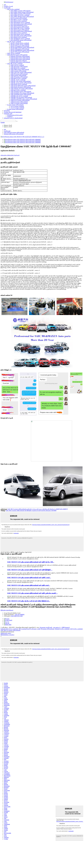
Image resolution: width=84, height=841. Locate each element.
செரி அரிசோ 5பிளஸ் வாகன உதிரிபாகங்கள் (22, 12)
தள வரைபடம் (56, 627)
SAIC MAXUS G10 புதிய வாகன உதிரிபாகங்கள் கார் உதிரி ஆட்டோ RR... (30, 562)
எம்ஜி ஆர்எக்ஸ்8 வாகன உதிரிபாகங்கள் (20, 94)
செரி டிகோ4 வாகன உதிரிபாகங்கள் (19, 27)
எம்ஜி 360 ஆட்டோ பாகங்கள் (17, 68)
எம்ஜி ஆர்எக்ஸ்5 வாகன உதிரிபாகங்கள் (20, 91)
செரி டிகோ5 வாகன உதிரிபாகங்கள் (19, 29)
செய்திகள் (7, 110)
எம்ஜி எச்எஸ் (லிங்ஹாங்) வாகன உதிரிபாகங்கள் (23, 85)
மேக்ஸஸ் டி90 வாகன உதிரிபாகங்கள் (20, 56)
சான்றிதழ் (10, 116)
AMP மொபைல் (66, 627)
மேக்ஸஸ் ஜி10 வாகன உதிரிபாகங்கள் (20, 57)
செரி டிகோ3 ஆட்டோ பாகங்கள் (18, 21)
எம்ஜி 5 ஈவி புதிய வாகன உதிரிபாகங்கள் (21, 72)
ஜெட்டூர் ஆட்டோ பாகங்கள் (14, 41)
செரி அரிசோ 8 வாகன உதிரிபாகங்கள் (20, 13)
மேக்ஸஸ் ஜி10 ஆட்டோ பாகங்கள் (9, 629)
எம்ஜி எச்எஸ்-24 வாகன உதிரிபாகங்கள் (20, 87)
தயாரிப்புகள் (7, 7)
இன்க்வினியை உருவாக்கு (7, 634)
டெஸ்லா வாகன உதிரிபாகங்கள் (15, 104)
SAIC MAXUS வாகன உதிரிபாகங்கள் (17, 54)
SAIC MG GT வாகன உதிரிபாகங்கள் (10, 630)
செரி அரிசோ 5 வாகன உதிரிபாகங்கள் (20, 10)
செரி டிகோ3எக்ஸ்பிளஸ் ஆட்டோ (18, 25)
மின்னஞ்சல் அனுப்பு (6, 633)
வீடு (5, 4)
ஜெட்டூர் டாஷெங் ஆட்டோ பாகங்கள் (19, 43)
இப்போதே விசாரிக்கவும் (7, 610)
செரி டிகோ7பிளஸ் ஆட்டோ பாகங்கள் (20, 34)
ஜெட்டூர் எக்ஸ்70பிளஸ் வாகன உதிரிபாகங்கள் (22, 47)
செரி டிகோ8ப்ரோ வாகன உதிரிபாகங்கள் (21, 40)
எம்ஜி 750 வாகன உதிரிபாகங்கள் (19, 77)
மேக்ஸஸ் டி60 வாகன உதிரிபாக (18, 60)
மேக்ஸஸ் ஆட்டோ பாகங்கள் (62, 629)
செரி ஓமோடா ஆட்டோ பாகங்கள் (19, 19)
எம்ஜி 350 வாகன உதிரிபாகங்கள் (19, 66)
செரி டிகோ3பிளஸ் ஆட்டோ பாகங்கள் (20, 22)
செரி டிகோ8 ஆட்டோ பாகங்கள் (18, 37)
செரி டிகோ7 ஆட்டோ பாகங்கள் (18, 32)
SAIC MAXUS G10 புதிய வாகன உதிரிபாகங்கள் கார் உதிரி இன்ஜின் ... (29, 570)
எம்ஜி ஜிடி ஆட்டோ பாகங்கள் (17, 79)
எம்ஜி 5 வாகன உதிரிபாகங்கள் (18, 71)
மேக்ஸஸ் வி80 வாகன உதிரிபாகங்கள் (20, 62)
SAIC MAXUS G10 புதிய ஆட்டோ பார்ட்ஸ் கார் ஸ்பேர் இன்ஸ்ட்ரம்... (28, 601)
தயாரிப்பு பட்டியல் (8, 6)
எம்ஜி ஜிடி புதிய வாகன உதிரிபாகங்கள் (20, 81)
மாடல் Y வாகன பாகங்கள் (17, 107)
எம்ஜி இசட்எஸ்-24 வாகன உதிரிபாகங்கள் (21, 97)
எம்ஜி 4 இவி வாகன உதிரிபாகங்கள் (19, 69)
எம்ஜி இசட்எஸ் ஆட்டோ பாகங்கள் (19, 96)
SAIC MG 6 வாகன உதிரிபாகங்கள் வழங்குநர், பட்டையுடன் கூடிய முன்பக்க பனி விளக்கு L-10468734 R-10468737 (37, 509)
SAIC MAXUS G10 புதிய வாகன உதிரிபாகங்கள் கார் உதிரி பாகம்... (28, 585)
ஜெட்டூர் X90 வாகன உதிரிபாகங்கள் (19, 49)
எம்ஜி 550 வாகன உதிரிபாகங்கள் (19, 74)
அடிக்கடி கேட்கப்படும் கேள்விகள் (12, 112)
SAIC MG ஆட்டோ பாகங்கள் (15, 63)
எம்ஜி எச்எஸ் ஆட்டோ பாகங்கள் (18, 84)
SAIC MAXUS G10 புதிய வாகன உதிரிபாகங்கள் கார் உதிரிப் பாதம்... (29, 577)
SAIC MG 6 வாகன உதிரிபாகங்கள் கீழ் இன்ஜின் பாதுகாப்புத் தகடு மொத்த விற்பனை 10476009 (31, 510)
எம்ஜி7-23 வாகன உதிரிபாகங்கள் (19, 103)
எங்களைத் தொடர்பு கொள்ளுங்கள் (13, 118)
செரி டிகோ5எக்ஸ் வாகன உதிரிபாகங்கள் (21, 31)
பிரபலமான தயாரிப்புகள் (46, 627)
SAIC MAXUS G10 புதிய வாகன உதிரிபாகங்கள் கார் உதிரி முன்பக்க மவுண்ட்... (32, 593)
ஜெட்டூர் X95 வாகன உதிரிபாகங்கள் (19, 52)
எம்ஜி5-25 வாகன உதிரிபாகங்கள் (19, 102)
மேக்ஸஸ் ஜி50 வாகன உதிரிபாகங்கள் (20, 59)
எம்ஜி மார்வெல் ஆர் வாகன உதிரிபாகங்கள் (21, 88)
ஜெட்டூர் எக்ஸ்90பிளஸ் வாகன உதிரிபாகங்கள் (22, 50)
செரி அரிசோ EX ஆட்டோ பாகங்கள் (19, 15)
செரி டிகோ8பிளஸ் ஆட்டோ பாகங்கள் (20, 38)
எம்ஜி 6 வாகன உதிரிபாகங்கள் (18, 75)
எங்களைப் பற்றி (8, 113)
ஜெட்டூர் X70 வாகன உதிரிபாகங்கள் (19, 46)
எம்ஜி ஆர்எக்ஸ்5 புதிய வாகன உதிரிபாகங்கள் (22, 93)
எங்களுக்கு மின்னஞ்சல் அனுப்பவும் (10, 155)
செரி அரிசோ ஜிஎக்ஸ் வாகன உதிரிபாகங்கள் (22, 16)
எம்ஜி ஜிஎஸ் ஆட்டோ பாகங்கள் (18, 78)
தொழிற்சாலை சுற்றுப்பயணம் (14, 115)
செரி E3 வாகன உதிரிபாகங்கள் (18, 18)
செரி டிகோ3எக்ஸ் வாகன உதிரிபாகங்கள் (21, 24)
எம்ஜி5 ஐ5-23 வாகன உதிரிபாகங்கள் (20, 100)
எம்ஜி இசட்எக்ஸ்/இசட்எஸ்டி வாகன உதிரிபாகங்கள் (23, 99)
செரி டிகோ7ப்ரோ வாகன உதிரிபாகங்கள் (21, 35)
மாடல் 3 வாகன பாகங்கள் (17, 106)
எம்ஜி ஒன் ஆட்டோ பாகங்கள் (18, 90)
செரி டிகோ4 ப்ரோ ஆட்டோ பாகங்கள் (20, 28)
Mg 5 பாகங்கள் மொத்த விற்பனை (28, 629)
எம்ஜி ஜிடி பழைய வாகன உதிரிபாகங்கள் (21, 82)
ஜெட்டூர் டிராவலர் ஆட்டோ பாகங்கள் (19, 44)
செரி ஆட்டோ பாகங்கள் (13, 9)
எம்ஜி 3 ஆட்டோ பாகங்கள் (17, 65)
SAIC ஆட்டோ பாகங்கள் (13, 53)
